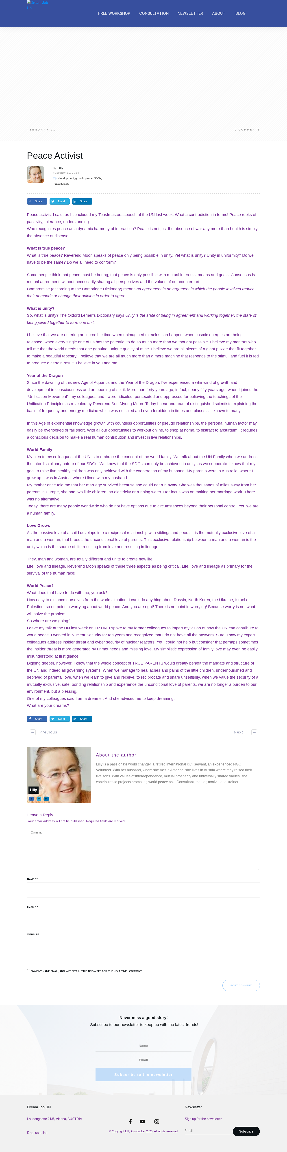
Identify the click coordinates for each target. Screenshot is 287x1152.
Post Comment (241, 985)
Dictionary (112, 289)
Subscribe (246, 1131)
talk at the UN (58, 628)
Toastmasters (110, 214)
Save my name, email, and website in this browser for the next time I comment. (87, 971)
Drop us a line (37, 1133)
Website (33, 934)
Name (32, 879)
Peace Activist (55, 155)
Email (32, 906)
